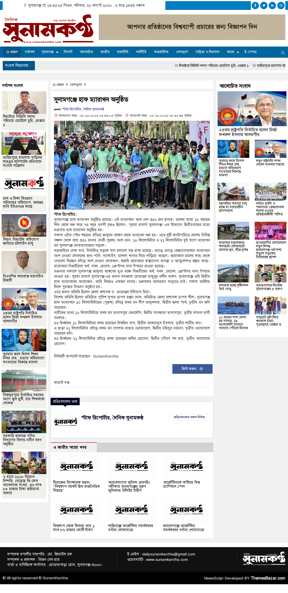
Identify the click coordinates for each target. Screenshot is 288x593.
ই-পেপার (250, 52)
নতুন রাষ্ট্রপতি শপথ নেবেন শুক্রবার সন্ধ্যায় (270, 163)
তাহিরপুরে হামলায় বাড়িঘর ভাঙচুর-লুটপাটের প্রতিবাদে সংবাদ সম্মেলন (22, 161)
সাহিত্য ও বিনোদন (207, 52)
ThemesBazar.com (268, 578)
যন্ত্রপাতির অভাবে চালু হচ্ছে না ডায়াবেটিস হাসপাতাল (233, 207)
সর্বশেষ (29, 52)
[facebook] (255, 5)
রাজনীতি (122, 52)
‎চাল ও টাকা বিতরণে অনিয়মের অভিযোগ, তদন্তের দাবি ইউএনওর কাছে (23, 202)
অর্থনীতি (141, 52)
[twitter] (264, 5)
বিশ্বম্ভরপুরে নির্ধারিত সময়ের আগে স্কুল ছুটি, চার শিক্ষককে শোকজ (24, 399)
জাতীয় (105, 52)
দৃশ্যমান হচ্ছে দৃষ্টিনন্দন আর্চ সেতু (233, 287)
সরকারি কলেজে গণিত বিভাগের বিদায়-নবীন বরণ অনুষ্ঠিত (22, 440)
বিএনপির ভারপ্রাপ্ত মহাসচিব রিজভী (23, 278)
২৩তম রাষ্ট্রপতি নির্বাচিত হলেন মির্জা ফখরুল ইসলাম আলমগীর (22, 317)
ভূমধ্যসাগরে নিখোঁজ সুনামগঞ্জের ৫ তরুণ (269, 287)
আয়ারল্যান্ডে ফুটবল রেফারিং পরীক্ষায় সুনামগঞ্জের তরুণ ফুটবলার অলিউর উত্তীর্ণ (129, 486)
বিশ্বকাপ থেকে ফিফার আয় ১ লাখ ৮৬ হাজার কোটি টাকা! (73, 528)
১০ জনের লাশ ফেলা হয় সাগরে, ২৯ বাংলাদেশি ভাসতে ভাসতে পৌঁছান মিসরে (233, 322)
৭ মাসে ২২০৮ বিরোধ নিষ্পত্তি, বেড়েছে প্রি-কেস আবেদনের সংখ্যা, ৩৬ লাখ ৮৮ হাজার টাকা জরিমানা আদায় (22, 484)
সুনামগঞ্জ (48, 52)
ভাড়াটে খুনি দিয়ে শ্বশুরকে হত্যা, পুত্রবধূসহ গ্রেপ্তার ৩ (268, 321)
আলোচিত (86, 52)
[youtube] (281, 5)
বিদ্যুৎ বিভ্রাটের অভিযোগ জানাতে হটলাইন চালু (21, 241)
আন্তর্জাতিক (161, 52)
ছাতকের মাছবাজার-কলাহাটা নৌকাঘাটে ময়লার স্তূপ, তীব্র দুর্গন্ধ (233, 246)
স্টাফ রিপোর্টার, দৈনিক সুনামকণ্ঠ (82, 109)
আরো (230, 52)
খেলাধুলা (182, 52)
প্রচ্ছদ (13, 52)
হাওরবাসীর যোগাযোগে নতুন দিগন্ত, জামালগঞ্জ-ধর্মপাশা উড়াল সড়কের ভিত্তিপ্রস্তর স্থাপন (271, 249)
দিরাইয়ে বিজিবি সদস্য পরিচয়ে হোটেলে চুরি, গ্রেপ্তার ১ (179, 65)
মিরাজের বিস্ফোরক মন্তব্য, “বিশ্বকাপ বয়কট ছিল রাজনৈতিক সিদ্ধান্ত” (76, 486)
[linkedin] (272, 5)
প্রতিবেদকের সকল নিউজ (189, 417)
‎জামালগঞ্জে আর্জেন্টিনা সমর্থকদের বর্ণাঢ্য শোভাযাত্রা (183, 528)
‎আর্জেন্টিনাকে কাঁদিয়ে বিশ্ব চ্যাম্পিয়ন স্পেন (181, 484)
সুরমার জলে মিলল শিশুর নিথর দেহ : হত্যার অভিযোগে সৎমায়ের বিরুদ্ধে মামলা (23, 358)
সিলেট (68, 52)
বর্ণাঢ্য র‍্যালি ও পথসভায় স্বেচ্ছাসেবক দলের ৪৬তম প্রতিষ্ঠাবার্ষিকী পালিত (270, 209)
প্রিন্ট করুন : (190, 369)
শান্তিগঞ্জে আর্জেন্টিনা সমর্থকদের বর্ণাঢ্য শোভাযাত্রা (130, 528)
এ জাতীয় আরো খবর (70, 447)
